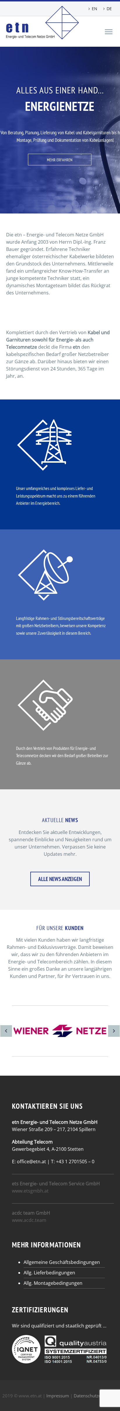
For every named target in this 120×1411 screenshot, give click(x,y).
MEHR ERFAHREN (60, 159)
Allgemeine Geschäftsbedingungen (62, 1262)
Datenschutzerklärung (96, 1396)
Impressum (57, 1396)
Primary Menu (108, 32)
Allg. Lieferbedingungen (49, 1272)
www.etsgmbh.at (30, 1191)
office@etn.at (31, 1161)
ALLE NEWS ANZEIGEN (60, 878)
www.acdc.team (29, 1220)
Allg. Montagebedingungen (53, 1283)
